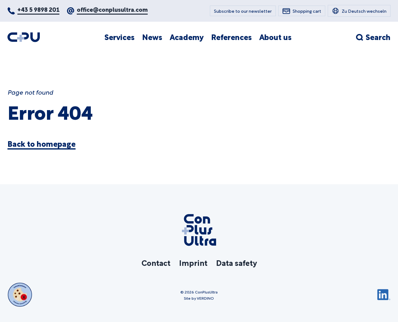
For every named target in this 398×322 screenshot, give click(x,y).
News (152, 37)
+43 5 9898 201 (38, 9)
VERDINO (205, 298)
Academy (187, 37)
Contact (155, 262)
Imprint (193, 262)
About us (275, 37)
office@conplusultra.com (112, 9)
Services (119, 37)
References (231, 37)
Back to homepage (41, 143)
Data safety (236, 262)
